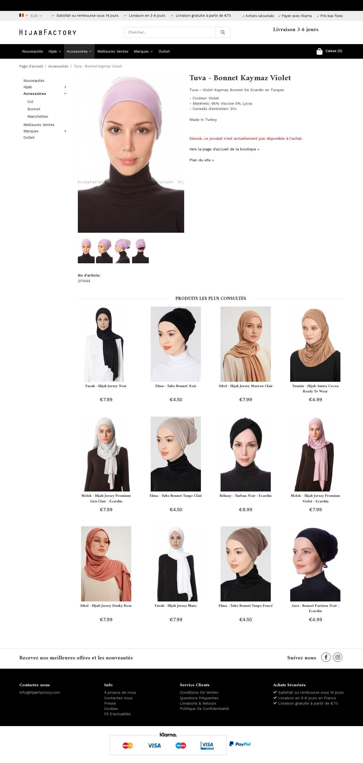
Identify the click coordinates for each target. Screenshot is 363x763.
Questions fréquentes (199, 698)
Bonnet (33, 109)
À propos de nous (120, 692)
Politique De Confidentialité (204, 708)
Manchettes (37, 116)
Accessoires (77, 51)
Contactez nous (118, 698)
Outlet (164, 51)
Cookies (111, 708)
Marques (141, 51)
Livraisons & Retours (198, 703)
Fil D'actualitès (117, 714)
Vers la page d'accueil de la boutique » (224, 149)
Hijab (52, 51)
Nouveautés (32, 51)
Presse (110, 703)
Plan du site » (201, 160)
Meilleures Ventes (112, 51)
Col (30, 101)
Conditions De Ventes (199, 692)
